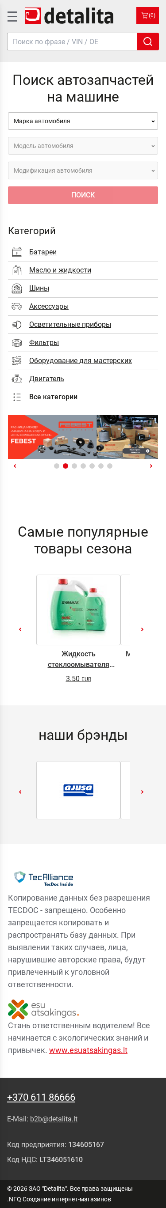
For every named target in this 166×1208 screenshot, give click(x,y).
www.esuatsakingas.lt (88, 1050)
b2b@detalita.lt (53, 1119)
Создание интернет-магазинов (67, 1199)
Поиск (83, 195)
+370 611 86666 (41, 1097)
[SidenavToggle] (11, 15)
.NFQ (14, 1199)
